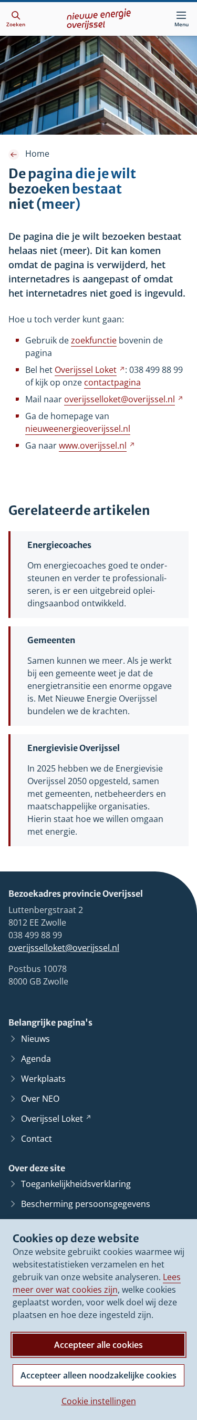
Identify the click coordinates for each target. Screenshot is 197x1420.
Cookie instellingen (98, 1401)
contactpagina (112, 382)
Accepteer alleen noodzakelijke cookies (98, 1375)
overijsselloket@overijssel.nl (63, 948)
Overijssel (90, 370)
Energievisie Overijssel (73, 748)
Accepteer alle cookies (98, 1345)
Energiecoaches (59, 545)
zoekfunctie (94, 340)
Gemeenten (51, 640)
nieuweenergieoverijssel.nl (77, 428)
